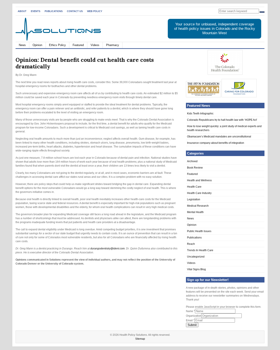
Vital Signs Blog (196, 269)
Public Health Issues (199, 231)
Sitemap (140, 338)
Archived (192, 161)
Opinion (37, 45)
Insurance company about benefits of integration (215, 142)
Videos (95, 45)
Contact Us (75, 11)
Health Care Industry (199, 193)
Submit (192, 325)
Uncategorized (196, 256)
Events (35, 11)
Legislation (193, 199)
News (22, 45)
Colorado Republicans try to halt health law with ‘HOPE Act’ (222, 119)
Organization (193, 315)
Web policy (94, 11)
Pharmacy (112, 45)
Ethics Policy (57, 45)
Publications (54, 11)
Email (190, 320)
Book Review (195, 167)
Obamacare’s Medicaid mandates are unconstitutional (219, 136)
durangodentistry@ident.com (107, 248)
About (22, 11)
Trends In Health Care (200, 250)
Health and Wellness (199, 180)
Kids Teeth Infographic (200, 113)
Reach (191, 243)
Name (190, 311)
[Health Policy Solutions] (58, 39)
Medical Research (198, 205)
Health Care (194, 186)
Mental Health (195, 212)
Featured (78, 45)
